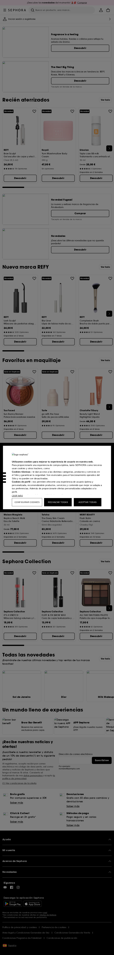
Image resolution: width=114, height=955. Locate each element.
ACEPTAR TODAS (87, 502)
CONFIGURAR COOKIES (27, 502)
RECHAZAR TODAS (58, 502)
